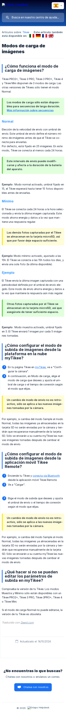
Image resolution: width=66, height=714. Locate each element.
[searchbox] (33, 17)
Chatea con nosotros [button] (35, 687)
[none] (15, 6)
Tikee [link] (25, 32)
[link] (31, 36)
